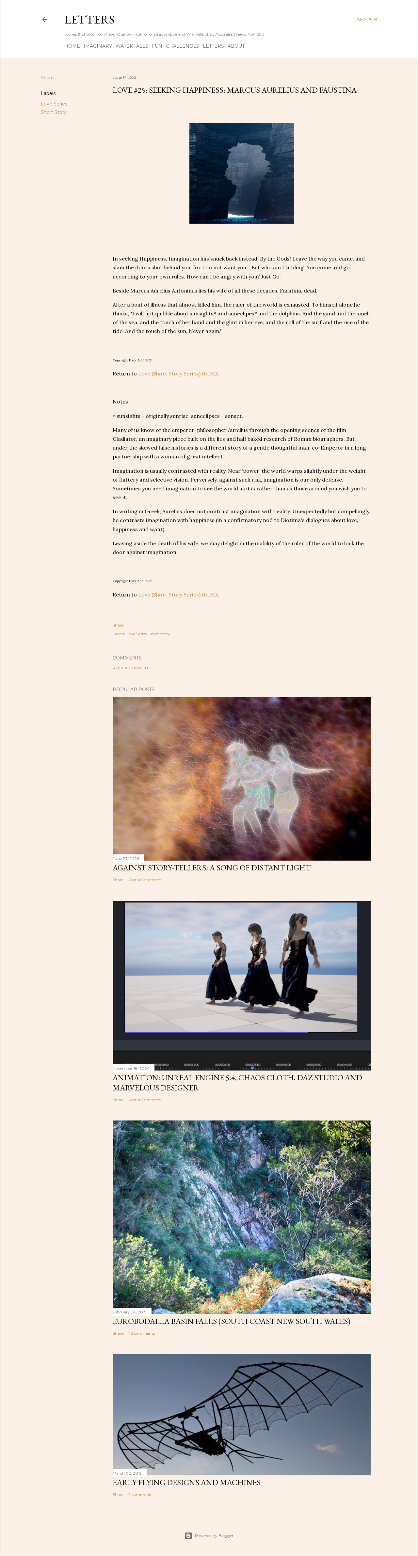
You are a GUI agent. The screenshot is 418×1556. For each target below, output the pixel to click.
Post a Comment (131, 667)
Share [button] (47, 78)
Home (72, 46)
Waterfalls (132, 46)
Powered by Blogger (214, 1535)
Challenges (182, 46)
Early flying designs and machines (187, 1482)
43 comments (141, 1333)
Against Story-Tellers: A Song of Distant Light (212, 868)
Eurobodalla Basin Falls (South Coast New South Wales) (231, 1321)
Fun (157, 46)
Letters (89, 19)
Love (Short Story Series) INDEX (178, 373)
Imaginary (98, 46)
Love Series (54, 104)
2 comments (140, 1494)
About (236, 46)
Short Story (54, 112)
